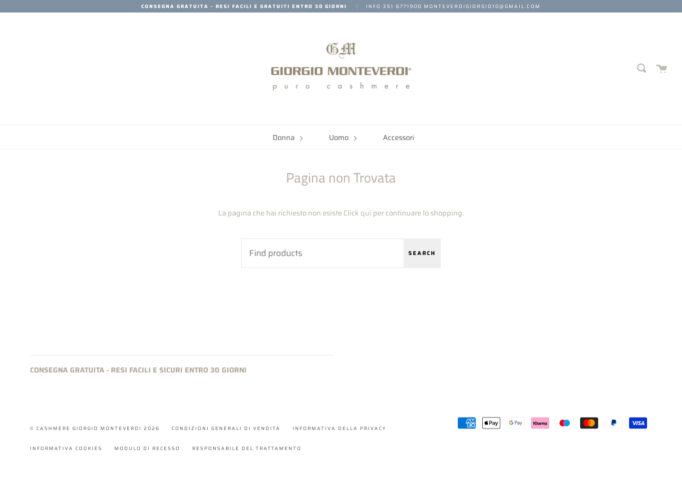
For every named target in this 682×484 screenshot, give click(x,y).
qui (365, 213)
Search (422, 253)
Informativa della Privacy (339, 428)
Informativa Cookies (66, 448)
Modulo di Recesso (147, 448)
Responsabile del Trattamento (247, 448)
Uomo (339, 137)
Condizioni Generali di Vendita (226, 428)
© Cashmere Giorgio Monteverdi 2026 (95, 428)
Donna (284, 137)
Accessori (398, 137)
